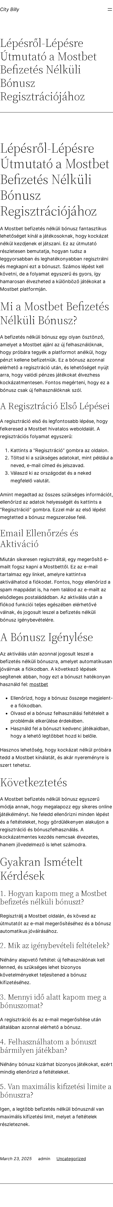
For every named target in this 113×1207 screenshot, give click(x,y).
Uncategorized (71, 1158)
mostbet (38, 684)
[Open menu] (110, 9)
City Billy (9, 9)
